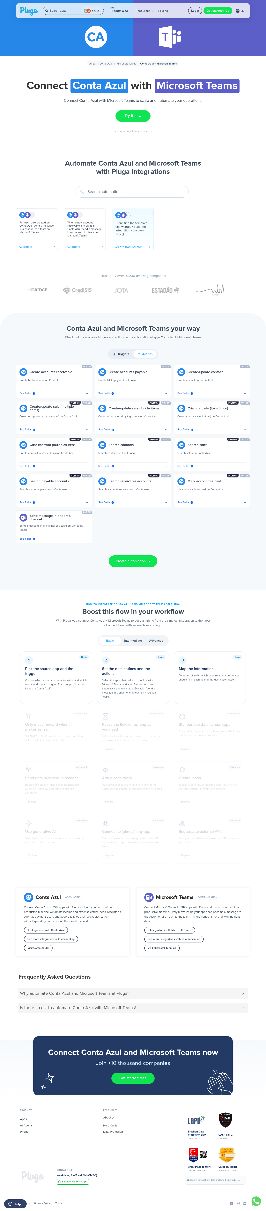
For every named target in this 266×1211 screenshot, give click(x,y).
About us (109, 1117)
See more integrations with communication (174, 939)
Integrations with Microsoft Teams (171, 930)
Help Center (110, 1125)
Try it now (133, 116)
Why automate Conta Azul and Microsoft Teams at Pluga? (74, 993)
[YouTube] (231, 1203)
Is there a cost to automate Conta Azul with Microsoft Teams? (78, 1008)
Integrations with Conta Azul (47, 930)
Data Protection (113, 1131)
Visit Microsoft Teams (161, 948)
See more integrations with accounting (51, 939)
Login (195, 10)
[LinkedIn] (244, 1203)
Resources (143, 10)
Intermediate (133, 640)
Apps (92, 63)
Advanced (156, 640)
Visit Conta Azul (37, 948)
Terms (59, 1203)
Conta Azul (106, 63)
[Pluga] (33, 1177)
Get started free (218, 10)
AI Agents (26, 1125)
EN (243, 11)
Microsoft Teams (126, 63)
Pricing (163, 10)
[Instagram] (238, 1203)
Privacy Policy (42, 1203)
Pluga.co (29, 11)
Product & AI (119, 9)
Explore (109, 749)
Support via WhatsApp (74, 1181)
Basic (110, 640)
